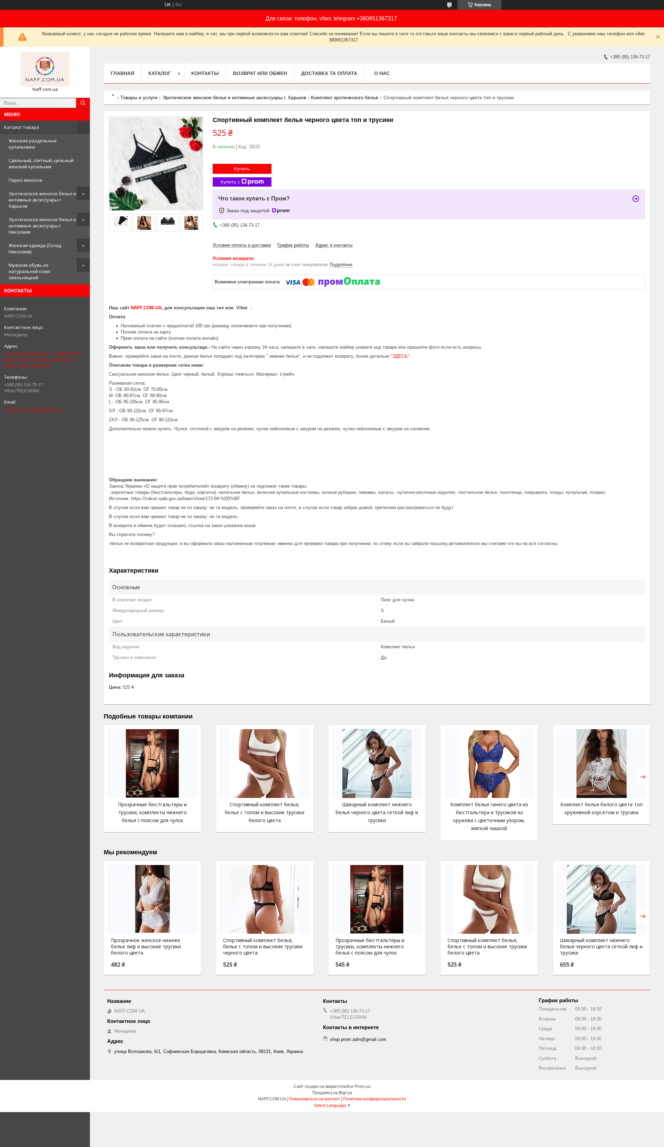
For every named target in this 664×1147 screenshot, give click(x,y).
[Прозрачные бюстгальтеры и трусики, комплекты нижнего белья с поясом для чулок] (152, 763)
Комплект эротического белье (344, 97)
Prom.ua (362, 1086)
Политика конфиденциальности (374, 1099)
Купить (242, 169)
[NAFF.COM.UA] (45, 69)
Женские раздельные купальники (33, 144)
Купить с (230, 182)
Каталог (159, 73)
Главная (122, 73)
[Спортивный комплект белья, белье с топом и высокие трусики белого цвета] (265, 763)
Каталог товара (21, 127)
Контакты (205, 73)
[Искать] (83, 103)
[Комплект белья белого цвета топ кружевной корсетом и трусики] (601, 763)
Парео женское (26, 180)
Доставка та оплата (329, 73)
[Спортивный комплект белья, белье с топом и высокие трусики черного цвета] (265, 899)
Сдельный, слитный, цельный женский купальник (41, 163)
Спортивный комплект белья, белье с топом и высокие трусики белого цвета (264, 812)
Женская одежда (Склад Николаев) (35, 248)
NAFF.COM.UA (146, 307)
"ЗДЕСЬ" (400, 356)
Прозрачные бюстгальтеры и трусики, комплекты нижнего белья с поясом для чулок (152, 812)
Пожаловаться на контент (314, 1099)
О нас (382, 73)
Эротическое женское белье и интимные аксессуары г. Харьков (42, 199)
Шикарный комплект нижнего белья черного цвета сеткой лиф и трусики (376, 812)
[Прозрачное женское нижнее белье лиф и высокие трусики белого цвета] (152, 899)
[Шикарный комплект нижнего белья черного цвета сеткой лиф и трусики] (377, 763)
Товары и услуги (138, 97)
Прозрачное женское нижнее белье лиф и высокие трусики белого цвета (146, 946)
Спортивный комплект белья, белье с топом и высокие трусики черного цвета (263, 946)
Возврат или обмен (260, 73)
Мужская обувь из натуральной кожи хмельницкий (29, 271)
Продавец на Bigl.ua (332, 1092)
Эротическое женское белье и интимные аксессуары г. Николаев (42, 225)
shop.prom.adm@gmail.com (33, 410)
